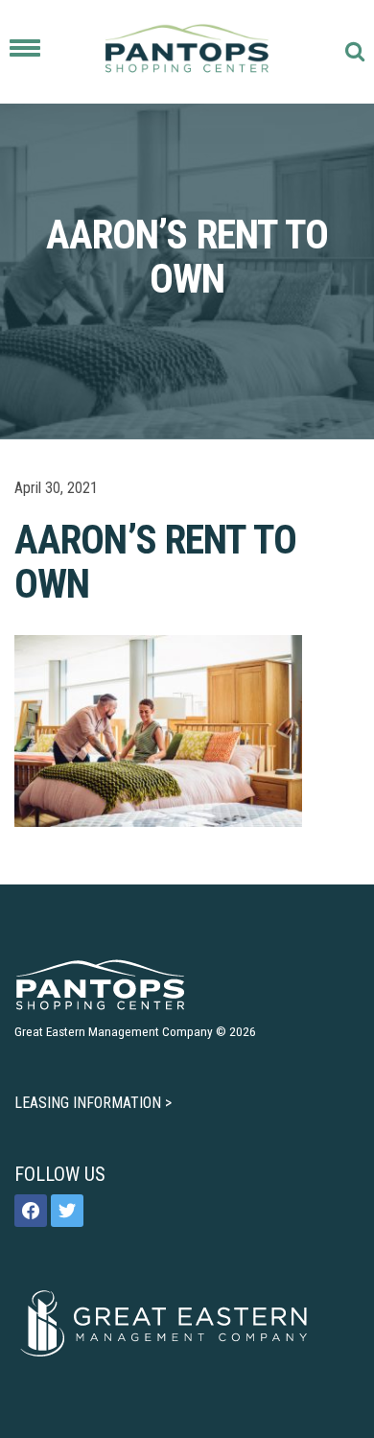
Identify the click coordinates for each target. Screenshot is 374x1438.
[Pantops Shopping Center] (187, 52)
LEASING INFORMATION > (93, 1103)
